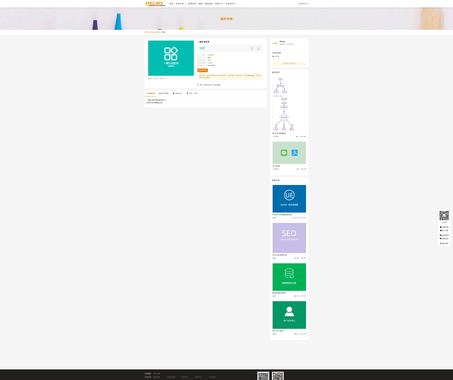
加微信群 (445, 238)
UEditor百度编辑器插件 (282, 215)
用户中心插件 (278, 331)
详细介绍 (151, 93)
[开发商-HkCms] (275, 43)
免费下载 (203, 70)
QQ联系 (276, 56)
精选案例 (209, 4)
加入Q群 (445, 230)
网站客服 (251, 75)
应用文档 (184, 377)
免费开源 (192, 4)
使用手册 (156, 377)
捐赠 (200, 4)
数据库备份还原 (279, 293)
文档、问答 (193, 93)
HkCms (282, 41)
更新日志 (178, 93)
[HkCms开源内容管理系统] (155, 3)
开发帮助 (211, 55)
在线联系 (445, 227)
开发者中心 (231, 4)
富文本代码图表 (279, 133)
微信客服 (445, 235)
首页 (171, 4)
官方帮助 (212, 377)
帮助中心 (219, 4)
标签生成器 (171, 377)
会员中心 (303, 4)
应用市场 (180, 4)
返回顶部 (444, 243)
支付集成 (276, 166)
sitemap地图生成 (280, 255)
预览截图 (164, 93)
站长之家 (156, 373)
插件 (159, 32)
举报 (151, 78)
